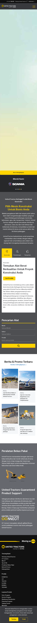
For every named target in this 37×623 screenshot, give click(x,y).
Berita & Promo (6, 567)
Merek (3, 325)
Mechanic (4, 605)
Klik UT (4, 561)
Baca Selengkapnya (18, 172)
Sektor (4, 331)
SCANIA (4, 583)
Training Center (6, 603)
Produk (4, 337)
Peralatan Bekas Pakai (8, 565)
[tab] (7, 253)
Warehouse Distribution (8, 599)
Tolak (24, 619)
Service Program (6, 597)
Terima (13, 619)
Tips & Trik (4, 563)
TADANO (4, 587)
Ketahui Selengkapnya (17, 365)
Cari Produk (9, 278)
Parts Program (6, 595)
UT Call (10, 1)
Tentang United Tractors (20, 1)
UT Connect (5, 559)
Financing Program (7, 601)
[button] (32, 1)
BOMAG (4, 585)
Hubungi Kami (6, 569)
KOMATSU (5, 577)
